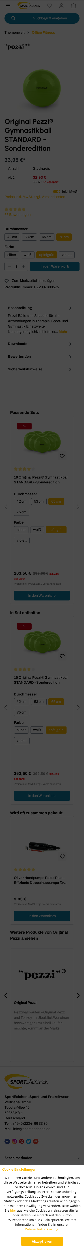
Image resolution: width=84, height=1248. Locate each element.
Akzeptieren (42, 1241)
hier (13, 1210)
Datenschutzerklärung (41, 1229)
